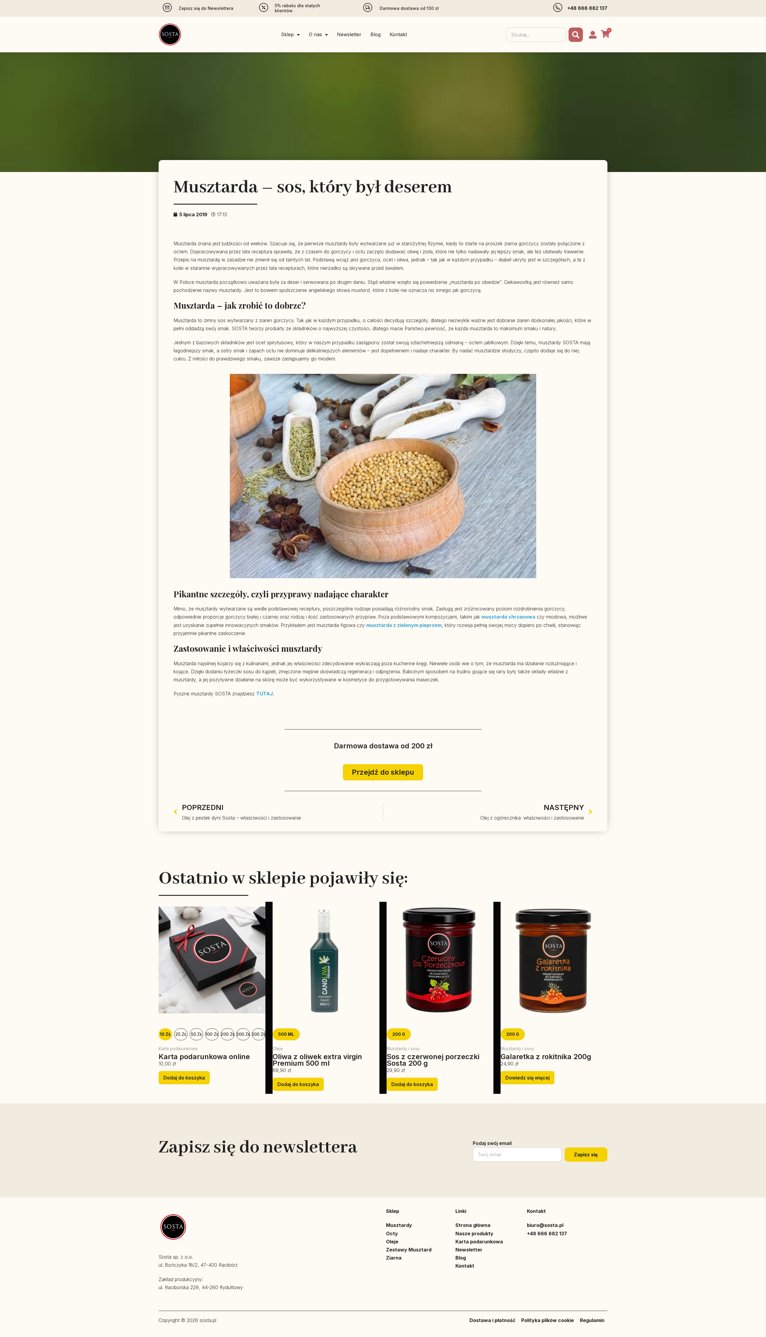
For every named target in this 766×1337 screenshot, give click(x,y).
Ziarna (394, 1258)
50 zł (196, 1034)
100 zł (212, 1034)
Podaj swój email (492, 1143)
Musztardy (399, 1225)
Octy (392, 1234)
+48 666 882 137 (587, 8)
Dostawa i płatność (492, 1320)
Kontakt (398, 34)
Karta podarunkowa (479, 1242)
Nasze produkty (474, 1234)
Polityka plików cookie (547, 1320)
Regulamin (592, 1320)
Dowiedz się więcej (527, 1078)
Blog (375, 34)
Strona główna (472, 1225)
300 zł (243, 1034)
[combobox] (536, 35)
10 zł (165, 1034)
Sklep (287, 34)
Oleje (392, 1242)
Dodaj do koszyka (184, 1078)
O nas (315, 34)
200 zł (227, 1034)
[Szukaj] (576, 35)
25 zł (181, 1034)
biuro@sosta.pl (545, 1225)
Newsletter (349, 34)
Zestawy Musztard (408, 1250)
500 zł (258, 1034)
